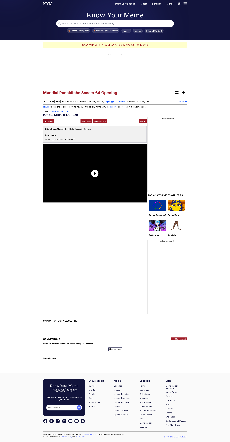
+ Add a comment (179, 339)
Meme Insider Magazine (172, 387)
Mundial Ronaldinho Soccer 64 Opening (74, 129)
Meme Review (146, 415)
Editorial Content (154, 31)
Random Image (100, 121)
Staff (168, 404)
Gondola (172, 235)
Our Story (170, 400)
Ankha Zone (173, 215)
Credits (169, 413)
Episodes (118, 386)
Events (92, 390)
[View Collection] (177, 92)
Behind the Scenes (148, 410)
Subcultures (94, 402)
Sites (91, 398)
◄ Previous (48, 121)
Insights (143, 427)
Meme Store (171, 392)
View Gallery (86, 121)
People (92, 394)
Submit (92, 406)
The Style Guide (173, 425)
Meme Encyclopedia (125, 4)
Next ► (142, 121)
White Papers (146, 406)
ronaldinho (54, 111)
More (169, 4)
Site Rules (170, 417)
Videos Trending (121, 410)
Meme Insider (146, 423)
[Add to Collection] (184, 92)
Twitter (121, 101)
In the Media (145, 402)
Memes (138, 31)
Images (126, 31)
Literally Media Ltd (90, 434)
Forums (169, 396)
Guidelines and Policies (176, 421)
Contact (169, 408)
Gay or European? (157, 215)
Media (143, 4)
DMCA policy (80, 437)
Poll (141, 419)
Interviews (144, 398)
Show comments (115, 349)
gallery (113, 107)
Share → (183, 101)
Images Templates (122, 398)
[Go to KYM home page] (47, 4)
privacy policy (67, 437)
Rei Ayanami (154, 235)
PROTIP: (47, 107)
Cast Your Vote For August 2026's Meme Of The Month (115, 44)
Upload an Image (121, 402)
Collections (145, 394)
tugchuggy (109, 101)
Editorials (157, 4)
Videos (117, 406)
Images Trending (121, 394)
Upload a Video (121, 415)
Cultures (92, 386)
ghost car (64, 111)
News (142, 386)
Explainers (144, 390)
